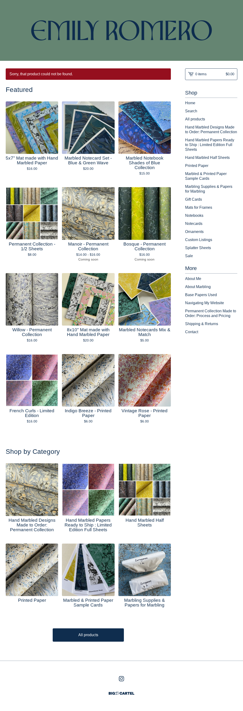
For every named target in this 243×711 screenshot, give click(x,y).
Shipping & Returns (201, 324)
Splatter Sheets (198, 248)
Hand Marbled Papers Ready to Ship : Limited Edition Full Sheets (209, 145)
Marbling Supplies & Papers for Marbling (208, 189)
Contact (191, 332)
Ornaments (194, 232)
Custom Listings (198, 240)
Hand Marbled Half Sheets (207, 158)
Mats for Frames (198, 207)
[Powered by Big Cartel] (121, 693)
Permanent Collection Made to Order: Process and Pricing (210, 313)
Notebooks (194, 215)
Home (190, 103)
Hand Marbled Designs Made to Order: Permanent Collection (211, 129)
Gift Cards (193, 199)
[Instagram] (121, 678)
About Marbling (198, 287)
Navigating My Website (204, 303)
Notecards (193, 224)
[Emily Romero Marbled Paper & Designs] (121, 30)
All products (88, 635)
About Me (193, 279)
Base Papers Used (201, 295)
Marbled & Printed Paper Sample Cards (206, 176)
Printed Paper (196, 166)
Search (191, 111)
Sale (189, 256)
